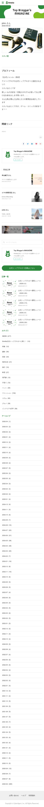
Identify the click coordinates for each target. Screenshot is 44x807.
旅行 (5, 367)
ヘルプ (23, 795)
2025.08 (6, 463)
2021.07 (6, 717)
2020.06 (7, 784)
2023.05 (6, 603)
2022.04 (6, 670)
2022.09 (6, 644)
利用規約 (32, 795)
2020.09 (6, 768)
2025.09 (6, 458)
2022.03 (6, 675)
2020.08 (6, 774)
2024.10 (6, 515)
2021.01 (6, 748)
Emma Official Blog (7, 197)
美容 (5, 357)
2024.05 (6, 540)
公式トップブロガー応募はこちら (22, 268)
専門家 (6, 377)
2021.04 (6, 732)
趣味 (5, 351)
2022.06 (6, 660)
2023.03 (6, 613)
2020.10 (6, 763)
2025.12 (6, 442)
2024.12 (6, 504)
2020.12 (6, 753)
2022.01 (6, 685)
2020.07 (6, 779)
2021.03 (6, 737)
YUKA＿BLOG (6, 214)
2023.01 (6, 623)
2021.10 (6, 701)
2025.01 (6, 499)
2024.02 (6, 556)
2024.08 (6, 525)
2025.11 (6, 447)
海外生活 (7, 362)
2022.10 (6, 639)
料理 (5, 372)
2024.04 (6, 546)
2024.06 (6, 535)
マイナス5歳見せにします (9, 179)
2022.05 (6, 665)
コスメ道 (5, 56)
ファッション (9, 393)
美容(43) (4, 131)
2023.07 (6, 592)
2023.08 (6, 587)
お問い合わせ (14, 795)
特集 (5, 346)
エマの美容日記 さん (9, 192)
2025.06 (6, 473)
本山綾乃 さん (6, 175)
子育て (6, 383)
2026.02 (6, 432)
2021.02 (6, 742)
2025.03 (6, 489)
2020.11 (6, 758)
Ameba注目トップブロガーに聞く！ (16, 341)
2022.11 (6, 634)
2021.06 (6, 722)
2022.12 (6, 629)
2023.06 (6, 597)
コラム (6, 398)
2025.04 (6, 483)
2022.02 (6, 680)
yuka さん (5, 210)
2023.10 (6, 577)
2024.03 (6, 551)
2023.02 (6, 618)
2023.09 (6, 582)
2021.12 (6, 691)
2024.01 (6, 561)
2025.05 (6, 478)
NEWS (6, 336)
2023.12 (6, 566)
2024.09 (6, 520)
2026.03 (6, 426)
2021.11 (6, 696)
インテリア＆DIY (9, 408)
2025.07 (6, 468)
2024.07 (6, 530)
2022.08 (6, 649)
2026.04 (6, 421)
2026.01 (6, 437)
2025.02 (6, 494)
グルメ (6, 403)
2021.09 (6, 706)
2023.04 (6, 608)
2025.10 (6, 452)
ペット (6, 388)
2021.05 (6, 727)
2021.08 (6, 711)
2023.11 (6, 572)
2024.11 (6, 509)
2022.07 (6, 654)
